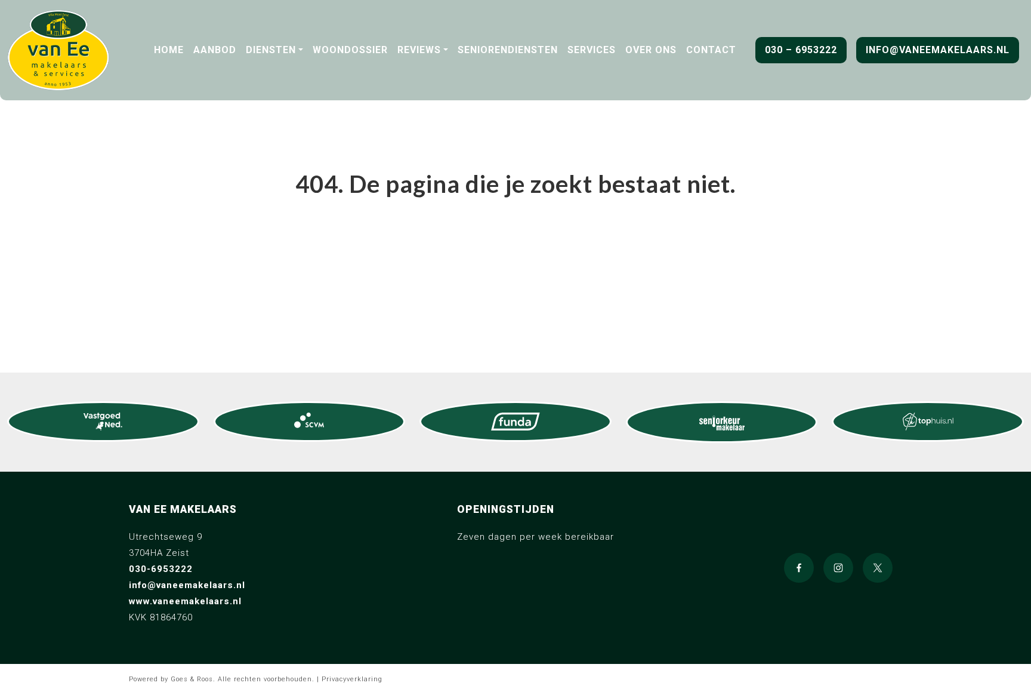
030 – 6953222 (801, 50)
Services (591, 50)
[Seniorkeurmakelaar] (722, 422)
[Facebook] (799, 568)
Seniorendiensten (508, 50)
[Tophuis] (928, 421)
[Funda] (515, 421)
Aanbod (214, 50)
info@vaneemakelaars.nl (938, 50)
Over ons (651, 50)
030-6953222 (161, 569)
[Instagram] (838, 568)
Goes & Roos (192, 679)
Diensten (271, 50)
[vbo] (103, 421)
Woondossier (350, 50)
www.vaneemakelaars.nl (185, 601)
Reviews (419, 50)
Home (169, 50)
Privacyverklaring (352, 679)
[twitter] (878, 568)
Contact (711, 50)
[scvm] (310, 421)
